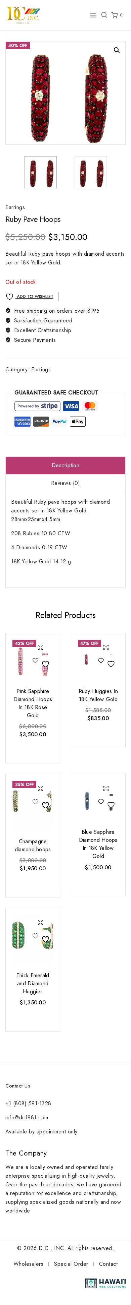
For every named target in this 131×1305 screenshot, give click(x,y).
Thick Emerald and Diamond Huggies (32, 983)
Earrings (15, 207)
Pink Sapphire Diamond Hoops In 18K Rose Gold (32, 703)
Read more (32, 750)
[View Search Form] (104, 15)
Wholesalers (28, 1264)
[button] (117, 50)
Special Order (71, 1264)
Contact (108, 1264)
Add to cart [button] (32, 1018)
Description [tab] (66, 465)
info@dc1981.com (26, 1117)
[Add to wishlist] (40, 661)
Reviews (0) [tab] (65, 483)
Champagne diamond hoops (33, 845)
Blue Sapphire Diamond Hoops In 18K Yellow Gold (98, 844)
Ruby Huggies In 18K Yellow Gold (98, 695)
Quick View (40, 648)
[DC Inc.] (23, 15)
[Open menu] (92, 15)
